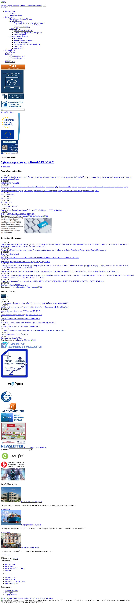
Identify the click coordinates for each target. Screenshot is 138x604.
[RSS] (29, 216)
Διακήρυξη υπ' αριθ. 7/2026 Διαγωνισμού (15, 285)
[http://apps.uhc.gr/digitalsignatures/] (14, 377)
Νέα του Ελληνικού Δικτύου (23, 40)
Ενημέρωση (9, 17)
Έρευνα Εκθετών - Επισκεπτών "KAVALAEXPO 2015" (20, 319)
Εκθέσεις (8, 54)
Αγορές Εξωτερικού (16, 21)
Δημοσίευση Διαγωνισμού (10, 254)
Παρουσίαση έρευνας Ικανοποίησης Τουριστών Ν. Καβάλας (21, 315)
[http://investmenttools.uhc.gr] (12, 107)
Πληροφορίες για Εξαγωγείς (31, 525)
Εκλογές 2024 (10, 62)
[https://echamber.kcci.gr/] (13, 412)
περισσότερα (5, 167)
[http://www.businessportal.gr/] (13, 421)
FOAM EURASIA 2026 (9, 206)
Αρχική (3, 6)
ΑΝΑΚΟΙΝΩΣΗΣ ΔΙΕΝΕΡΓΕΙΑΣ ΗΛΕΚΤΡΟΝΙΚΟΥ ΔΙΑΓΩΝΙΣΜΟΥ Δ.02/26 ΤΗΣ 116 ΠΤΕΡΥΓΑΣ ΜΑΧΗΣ (40, 258)
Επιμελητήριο (10, 11)
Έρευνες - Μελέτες (23, 340)
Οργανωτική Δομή (15, 15)
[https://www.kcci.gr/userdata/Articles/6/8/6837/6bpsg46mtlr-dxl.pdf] (26, 234)
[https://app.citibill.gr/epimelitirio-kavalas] (13, 460)
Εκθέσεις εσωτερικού (16, 56)
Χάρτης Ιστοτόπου (12, 6)
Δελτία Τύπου (10, 52)
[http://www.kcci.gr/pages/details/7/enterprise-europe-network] (10, 139)
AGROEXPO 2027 (7, 195)
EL (2, 8)
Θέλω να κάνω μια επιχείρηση (31, 502)
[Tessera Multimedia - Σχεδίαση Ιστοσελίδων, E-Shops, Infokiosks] (30, 598)
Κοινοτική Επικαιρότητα (22, 42)
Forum (29, 6)
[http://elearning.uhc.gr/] (12, 92)
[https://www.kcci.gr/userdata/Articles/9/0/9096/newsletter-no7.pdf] (12, 447)
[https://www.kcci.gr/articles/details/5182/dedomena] (13, 480)
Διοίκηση (12, 13)
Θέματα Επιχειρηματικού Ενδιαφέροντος (28, 33)
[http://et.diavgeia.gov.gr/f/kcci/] (15, 390)
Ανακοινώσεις (10, 50)
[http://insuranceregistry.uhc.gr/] (21, 348)
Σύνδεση (10, 112)
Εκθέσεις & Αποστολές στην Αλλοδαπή (27, 25)
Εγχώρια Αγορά (14, 29)
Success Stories (19, 48)
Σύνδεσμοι (23, 6)
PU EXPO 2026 (6, 202)
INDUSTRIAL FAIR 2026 (10, 183)
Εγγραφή (4, 112)
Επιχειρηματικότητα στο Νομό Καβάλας (14, 334)
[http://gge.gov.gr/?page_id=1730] (13, 69)
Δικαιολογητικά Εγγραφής (30, 547)
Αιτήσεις (8, 60)
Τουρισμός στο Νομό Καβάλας (11, 338)
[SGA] (3, 598)
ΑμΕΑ (43, 6)
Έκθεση (8, 570)
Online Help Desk (11, 591)
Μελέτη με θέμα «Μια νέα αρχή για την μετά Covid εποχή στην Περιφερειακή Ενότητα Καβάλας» (34, 307)
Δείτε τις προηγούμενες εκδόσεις (35, 447)
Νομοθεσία (18, 38)
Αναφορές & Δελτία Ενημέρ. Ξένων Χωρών (29, 23)
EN (4, 8)
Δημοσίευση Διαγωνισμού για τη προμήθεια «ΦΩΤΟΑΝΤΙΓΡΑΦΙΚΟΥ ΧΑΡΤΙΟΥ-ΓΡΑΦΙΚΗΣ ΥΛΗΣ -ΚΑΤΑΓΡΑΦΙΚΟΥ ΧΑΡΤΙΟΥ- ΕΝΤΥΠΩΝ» (52, 281)
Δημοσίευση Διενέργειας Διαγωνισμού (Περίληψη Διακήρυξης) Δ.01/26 (25, 262)
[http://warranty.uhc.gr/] (12, 99)
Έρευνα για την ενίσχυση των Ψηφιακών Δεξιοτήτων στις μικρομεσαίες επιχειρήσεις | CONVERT (34, 303)
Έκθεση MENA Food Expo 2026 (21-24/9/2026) (17, 214)
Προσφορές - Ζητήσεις (22, 27)
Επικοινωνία (36, 6)
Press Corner (18, 46)
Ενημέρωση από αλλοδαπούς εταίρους (27, 44)
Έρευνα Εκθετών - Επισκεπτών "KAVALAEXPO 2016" (20, 311)
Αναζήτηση (5, 449)
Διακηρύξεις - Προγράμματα (27, 287)
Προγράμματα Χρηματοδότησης (20, 19)
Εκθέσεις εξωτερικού (16, 58)
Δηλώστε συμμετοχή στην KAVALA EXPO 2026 (27, 162)
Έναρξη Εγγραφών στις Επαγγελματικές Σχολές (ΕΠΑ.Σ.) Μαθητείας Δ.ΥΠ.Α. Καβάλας (31, 210)
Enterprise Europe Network (18, 36)
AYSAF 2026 (5, 198)
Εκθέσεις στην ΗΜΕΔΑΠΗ (23, 31)
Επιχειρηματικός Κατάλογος (14, 568)
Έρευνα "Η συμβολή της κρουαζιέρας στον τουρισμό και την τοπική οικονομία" (28, 322)
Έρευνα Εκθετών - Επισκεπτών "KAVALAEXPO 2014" (20, 326)
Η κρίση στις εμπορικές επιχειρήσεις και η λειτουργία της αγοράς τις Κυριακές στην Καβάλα (32, 330)
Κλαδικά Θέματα (20, 34)
